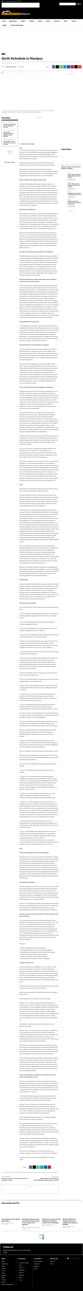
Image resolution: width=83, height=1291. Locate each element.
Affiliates (36, 1266)
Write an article (38, 1261)
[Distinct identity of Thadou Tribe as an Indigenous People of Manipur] (72, 1211)
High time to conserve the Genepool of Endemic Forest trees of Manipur (51, 1221)
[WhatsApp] (61, 66)
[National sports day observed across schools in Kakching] (63, 202)
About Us (52, 1261)
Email (35, 1268)
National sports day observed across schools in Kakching (74, 203)
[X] (77, 1)
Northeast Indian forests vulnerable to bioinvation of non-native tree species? (30, 1221)
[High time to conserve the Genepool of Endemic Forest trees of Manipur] (51, 1211)
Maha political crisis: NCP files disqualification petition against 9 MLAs (46, 1179)
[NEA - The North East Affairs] (74, 1262)
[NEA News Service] (3, 67)
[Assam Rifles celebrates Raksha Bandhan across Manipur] (63, 175)
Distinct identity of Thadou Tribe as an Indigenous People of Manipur (70, 1221)
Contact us (37, 1264)
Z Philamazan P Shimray (35, 1227)
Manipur (5, 122)
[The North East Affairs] (41, 12)
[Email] (76, 66)
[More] (53, 1167)
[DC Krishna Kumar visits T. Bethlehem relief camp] (63, 194)
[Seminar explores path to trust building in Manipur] (71, 157)
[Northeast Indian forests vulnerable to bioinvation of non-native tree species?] (31, 1211)
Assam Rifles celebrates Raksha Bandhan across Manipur (8, 134)
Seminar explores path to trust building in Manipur (9, 126)
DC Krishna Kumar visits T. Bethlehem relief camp (74, 194)
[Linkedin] (68, 66)
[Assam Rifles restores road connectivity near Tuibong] (63, 184)
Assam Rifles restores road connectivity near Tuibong (9, 143)
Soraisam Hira (25, 1227)
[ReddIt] (79, 66)
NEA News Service (10, 66)
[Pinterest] (72, 66)
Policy (52, 1264)
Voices (3, 54)
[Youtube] (80, 1)
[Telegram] (64, 66)
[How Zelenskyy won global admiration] (11, 1211)
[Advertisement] (21, 5)
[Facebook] (75, 1)
